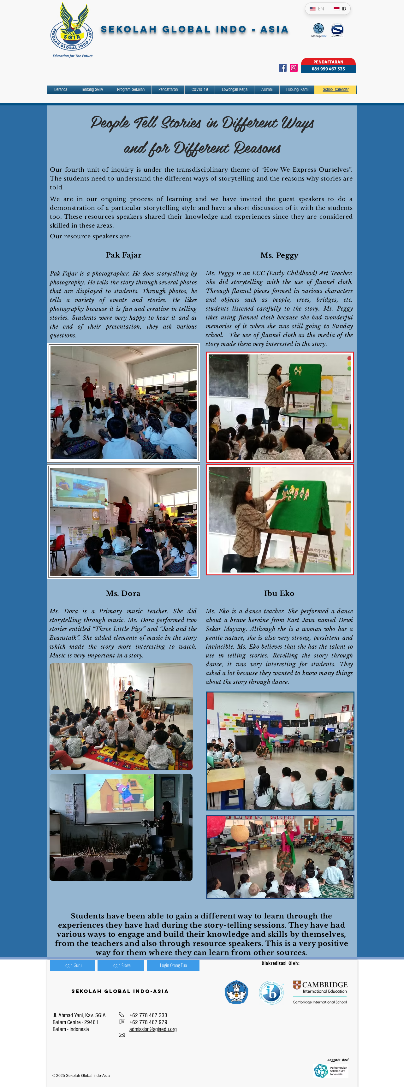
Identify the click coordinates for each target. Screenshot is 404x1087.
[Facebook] (283, 68)
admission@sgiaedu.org (153, 1029)
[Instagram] (294, 68)
